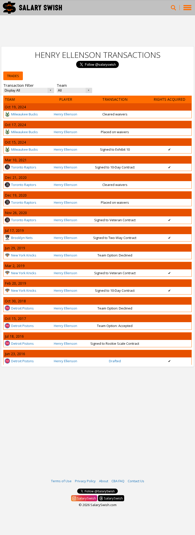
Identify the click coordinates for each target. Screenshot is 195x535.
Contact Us (136, 481)
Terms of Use (61, 481)
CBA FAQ (117, 481)
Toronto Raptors (23, 167)
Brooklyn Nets (22, 237)
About (103, 481)
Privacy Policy (85, 481)
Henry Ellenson (65, 114)
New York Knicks (23, 255)
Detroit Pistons (22, 308)
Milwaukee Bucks (24, 114)
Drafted (115, 361)
